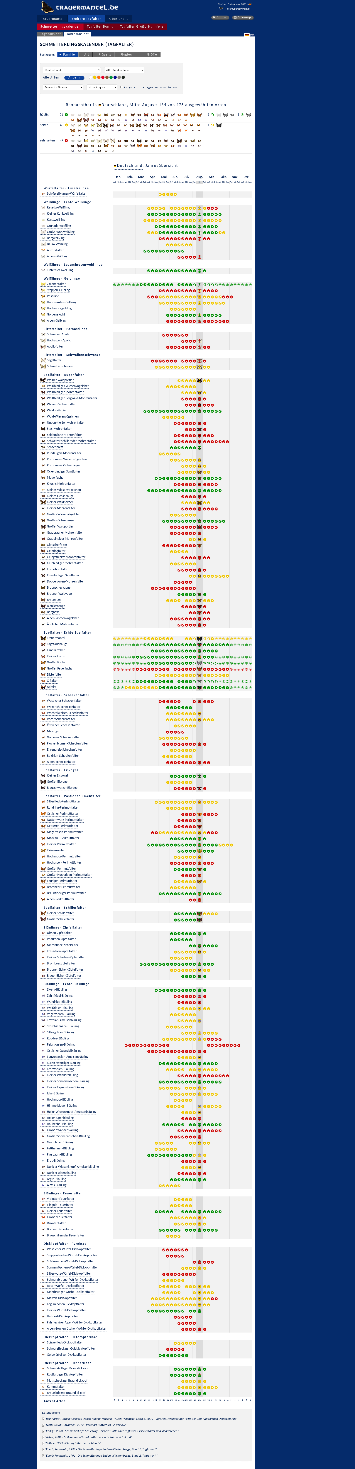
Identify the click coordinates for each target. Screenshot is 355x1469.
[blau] (115, 77)
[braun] (107, 77)
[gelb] (95, 77)
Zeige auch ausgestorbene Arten (150, 87)
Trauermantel (52, 19)
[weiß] (90, 77)
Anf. (114, 182)
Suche (221, 17)
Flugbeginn (129, 54)
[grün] (111, 77)
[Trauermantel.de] (47, 7)
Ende (122, 182)
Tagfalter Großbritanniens (142, 27)
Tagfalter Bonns (100, 27)
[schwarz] (123, 77)
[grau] (119, 77)
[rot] (103, 77)
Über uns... (118, 19)
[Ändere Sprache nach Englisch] (252, 34)
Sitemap (244, 17)
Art (86, 54)
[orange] (99, 77)
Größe (152, 54)
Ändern (74, 77)
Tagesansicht (50, 34)
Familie (69, 54)
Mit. (118, 182)
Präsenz (105, 54)
